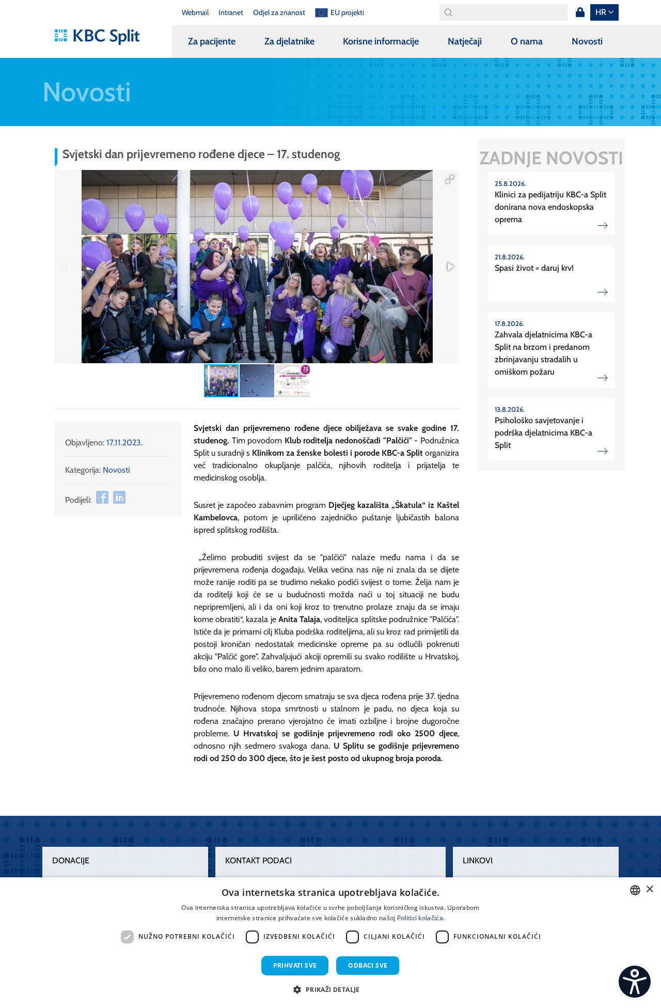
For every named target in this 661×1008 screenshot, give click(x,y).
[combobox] (635, 890)
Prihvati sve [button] (295, 965)
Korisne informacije (381, 41)
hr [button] (600, 12)
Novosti (587, 41)
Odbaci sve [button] (367, 965)
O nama (527, 41)
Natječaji (465, 41)
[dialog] (330, 942)
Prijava (580, 12)
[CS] (635, 982)
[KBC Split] (102, 37)
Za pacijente (211, 41)
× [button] (649, 889)
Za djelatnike (289, 41)
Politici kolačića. (421, 917)
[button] (450, 179)
